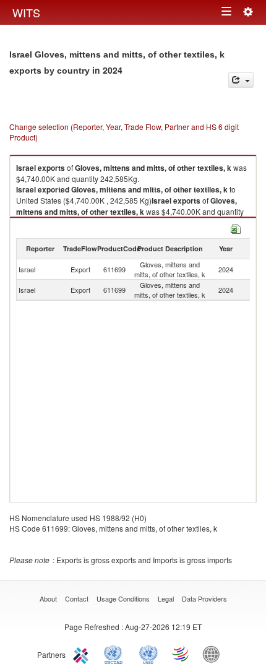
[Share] (241, 80)
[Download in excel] (236, 227)
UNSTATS (148, 653)
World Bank (214, 653)
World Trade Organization (181, 653)
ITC (83, 653)
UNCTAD (115, 653)
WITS (26, 12)
